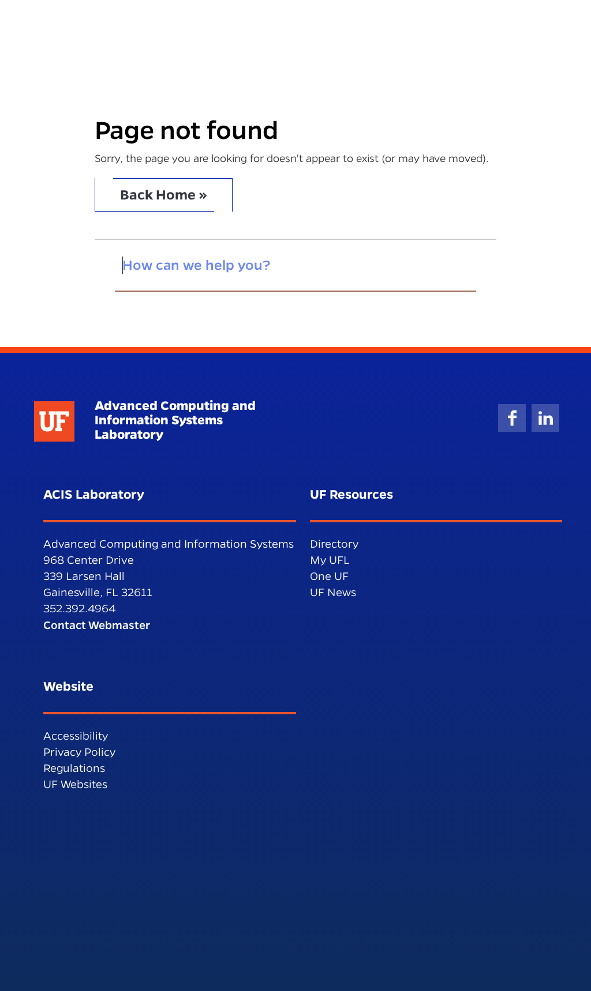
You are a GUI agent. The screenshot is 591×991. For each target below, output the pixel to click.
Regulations (74, 768)
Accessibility (75, 736)
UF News (333, 592)
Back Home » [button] (163, 195)
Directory (334, 544)
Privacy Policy (79, 752)
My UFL (330, 560)
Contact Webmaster (96, 625)
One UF (329, 576)
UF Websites (75, 784)
